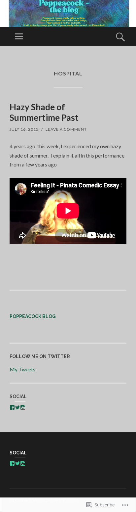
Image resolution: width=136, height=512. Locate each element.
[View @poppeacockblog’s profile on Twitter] (17, 407)
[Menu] (19, 36)
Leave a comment (66, 129)
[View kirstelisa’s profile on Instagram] (22, 407)
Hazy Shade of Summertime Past (44, 112)
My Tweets (22, 369)
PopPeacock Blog (33, 316)
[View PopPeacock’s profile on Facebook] (12, 407)
